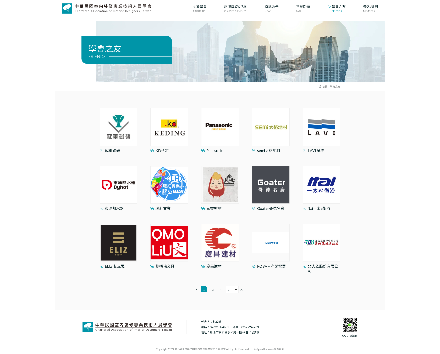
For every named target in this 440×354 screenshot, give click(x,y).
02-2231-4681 (219, 327)
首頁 (324, 86)
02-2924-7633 (251, 327)
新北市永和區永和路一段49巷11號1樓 (234, 332)
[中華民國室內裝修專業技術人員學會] (106, 8)
